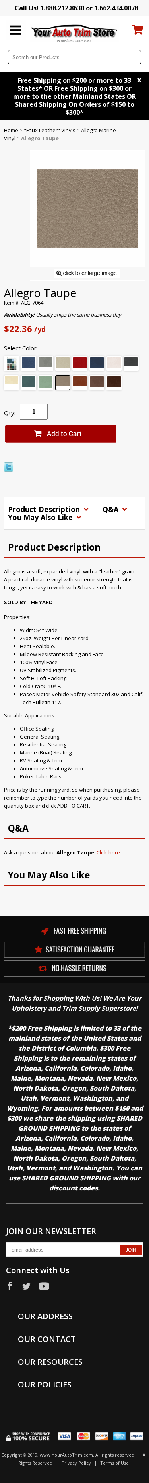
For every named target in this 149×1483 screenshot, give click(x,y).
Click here (108, 852)
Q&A (111, 509)
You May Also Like (41, 517)
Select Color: (21, 348)
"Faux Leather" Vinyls (49, 130)
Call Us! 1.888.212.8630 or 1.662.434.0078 (76, 8)
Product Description (45, 509)
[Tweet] (8, 469)
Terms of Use (114, 1463)
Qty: (9, 413)
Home (11, 130)
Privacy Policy (76, 1463)
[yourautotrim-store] (74, 32)
